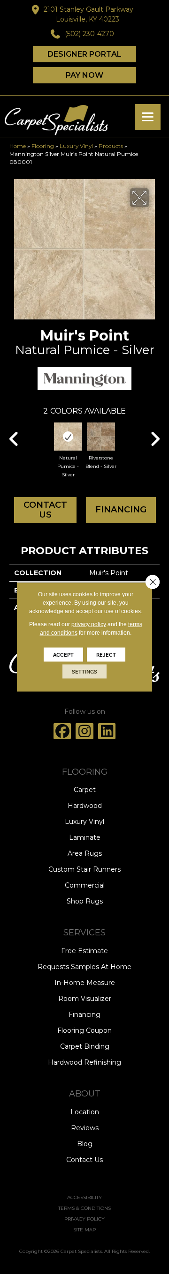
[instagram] (84, 731)
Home (17, 145)
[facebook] (62, 731)
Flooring (42, 145)
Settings (84, 671)
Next (155, 434)
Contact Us (45, 510)
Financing (120, 509)
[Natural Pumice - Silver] (68, 436)
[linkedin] (107, 731)
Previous (14, 434)
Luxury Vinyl (76, 145)
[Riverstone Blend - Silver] (100, 436)
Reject (106, 655)
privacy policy (88, 624)
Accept (63, 655)
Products (111, 145)
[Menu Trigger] (148, 117)
